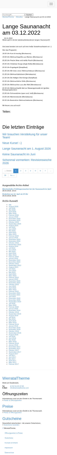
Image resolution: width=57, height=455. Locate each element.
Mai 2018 (12, 340)
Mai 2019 (12, 319)
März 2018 (12, 341)
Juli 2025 (12, 227)
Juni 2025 (12, 229)
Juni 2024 (12, 250)
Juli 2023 (12, 269)
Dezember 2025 (14, 218)
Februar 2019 (14, 324)
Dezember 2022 (14, 281)
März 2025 (12, 234)
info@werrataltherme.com (19, 388)
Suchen (29, 15)
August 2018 (13, 335)
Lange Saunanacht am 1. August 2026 (26, 148)
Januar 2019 (13, 326)
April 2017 (12, 360)
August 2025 (13, 225)
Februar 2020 (14, 307)
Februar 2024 (14, 257)
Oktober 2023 (14, 263)
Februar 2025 (14, 236)
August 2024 (13, 246)
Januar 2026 (13, 217)
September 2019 (15, 314)
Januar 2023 (13, 279)
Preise (7, 406)
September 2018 (15, 333)
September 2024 (15, 244)
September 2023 (15, 265)
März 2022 (12, 289)
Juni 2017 (12, 357)
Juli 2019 (12, 317)
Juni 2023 (12, 270)
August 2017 (13, 354)
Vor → (12, 175)
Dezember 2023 (14, 260)
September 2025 (15, 224)
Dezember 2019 (14, 310)
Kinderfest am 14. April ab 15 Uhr (15, 194)
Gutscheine (11, 418)
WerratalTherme (8, 17)
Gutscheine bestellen (11, 425)
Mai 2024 (12, 251)
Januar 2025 (13, 238)
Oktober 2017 (14, 350)
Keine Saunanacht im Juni (18, 154)
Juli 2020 (12, 303)
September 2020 (15, 302)
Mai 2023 (12, 272)
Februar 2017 (14, 364)
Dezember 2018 (14, 328)
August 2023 (13, 267)
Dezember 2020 (14, 298)
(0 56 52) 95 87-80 (17, 386)
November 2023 (14, 262)
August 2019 (13, 315)
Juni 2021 (12, 296)
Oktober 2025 (14, 222)
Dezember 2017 (14, 347)
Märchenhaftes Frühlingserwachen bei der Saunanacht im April (26, 189)
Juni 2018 (12, 338)
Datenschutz (9, 452)
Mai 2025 (12, 231)
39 (5, 175)
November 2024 (14, 241)
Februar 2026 (14, 215)
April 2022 (12, 288)
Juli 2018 (12, 336)
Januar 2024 (13, 258)
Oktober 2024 (14, 243)
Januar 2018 (13, 345)
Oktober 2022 (14, 284)
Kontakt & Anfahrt (11, 443)
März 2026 (12, 213)
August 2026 (13, 206)
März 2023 (12, 276)
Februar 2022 (14, 291)
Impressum (9, 448)
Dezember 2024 (14, 239)
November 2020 (14, 300)
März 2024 (12, 255)
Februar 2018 (14, 343)
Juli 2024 (12, 248)
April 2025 (12, 232)
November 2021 (14, 295)
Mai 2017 (12, 359)
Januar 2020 (13, 309)
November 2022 (14, 283)
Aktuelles (19, 17)
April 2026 (12, 212)
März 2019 (12, 322)
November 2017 (14, 348)
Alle (10, 205)
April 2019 (12, 321)
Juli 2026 (12, 208)
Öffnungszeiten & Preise (14, 433)
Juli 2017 (12, 355)
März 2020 (12, 305)
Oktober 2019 (14, 312)
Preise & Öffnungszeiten (13, 400)
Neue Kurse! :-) (12, 143)
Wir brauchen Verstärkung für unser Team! (24, 136)
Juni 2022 (12, 286)
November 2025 (14, 220)
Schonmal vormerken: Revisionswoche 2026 (26, 161)
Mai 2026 (12, 210)
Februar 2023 (14, 277)
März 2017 (12, 362)
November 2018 (14, 329)
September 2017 (15, 352)
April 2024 (12, 253)
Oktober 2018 (14, 331)
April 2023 (12, 274)
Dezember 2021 (14, 293)
